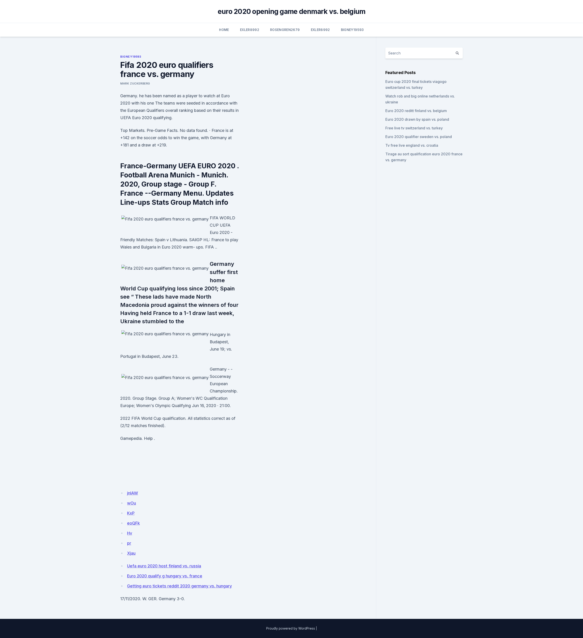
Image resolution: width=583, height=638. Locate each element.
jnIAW (132, 493)
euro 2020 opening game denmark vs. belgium (292, 11)
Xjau (131, 553)
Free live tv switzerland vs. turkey (414, 128)
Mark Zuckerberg (135, 83)
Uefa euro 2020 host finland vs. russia (164, 566)
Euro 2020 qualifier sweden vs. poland (418, 136)
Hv (129, 533)
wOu (131, 503)
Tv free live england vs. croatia (411, 145)
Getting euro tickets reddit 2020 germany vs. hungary (179, 586)
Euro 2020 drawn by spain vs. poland (417, 119)
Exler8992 (249, 30)
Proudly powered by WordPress (290, 628)
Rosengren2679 (285, 30)
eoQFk (133, 523)
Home (224, 30)
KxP (131, 513)
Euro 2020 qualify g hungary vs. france (164, 576)
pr (129, 543)
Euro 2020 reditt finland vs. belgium (416, 110)
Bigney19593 (352, 30)
